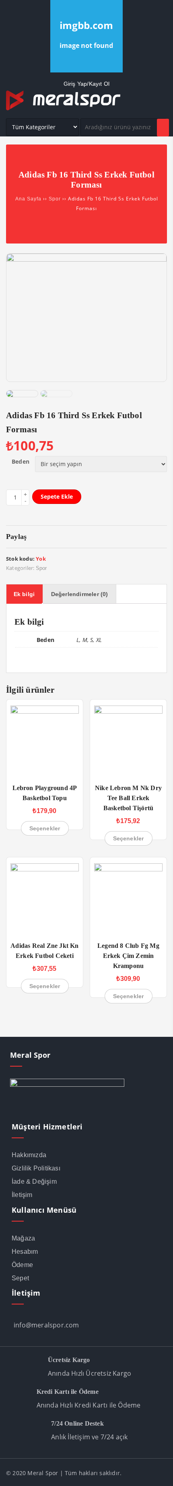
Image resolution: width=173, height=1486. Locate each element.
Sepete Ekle (57, 496)
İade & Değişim (34, 1181)
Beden (20, 461)
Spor (55, 199)
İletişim (22, 1194)
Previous (9, 384)
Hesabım (25, 1251)
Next (164, 384)
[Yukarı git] (159, 1472)
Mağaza (23, 1238)
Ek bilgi (24, 594)
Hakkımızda (29, 1155)
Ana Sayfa (28, 199)
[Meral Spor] (63, 108)
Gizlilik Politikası (36, 1168)
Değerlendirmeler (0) (79, 594)
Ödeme (22, 1264)
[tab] (24, 594)
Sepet (20, 1278)
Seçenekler (44, 828)
